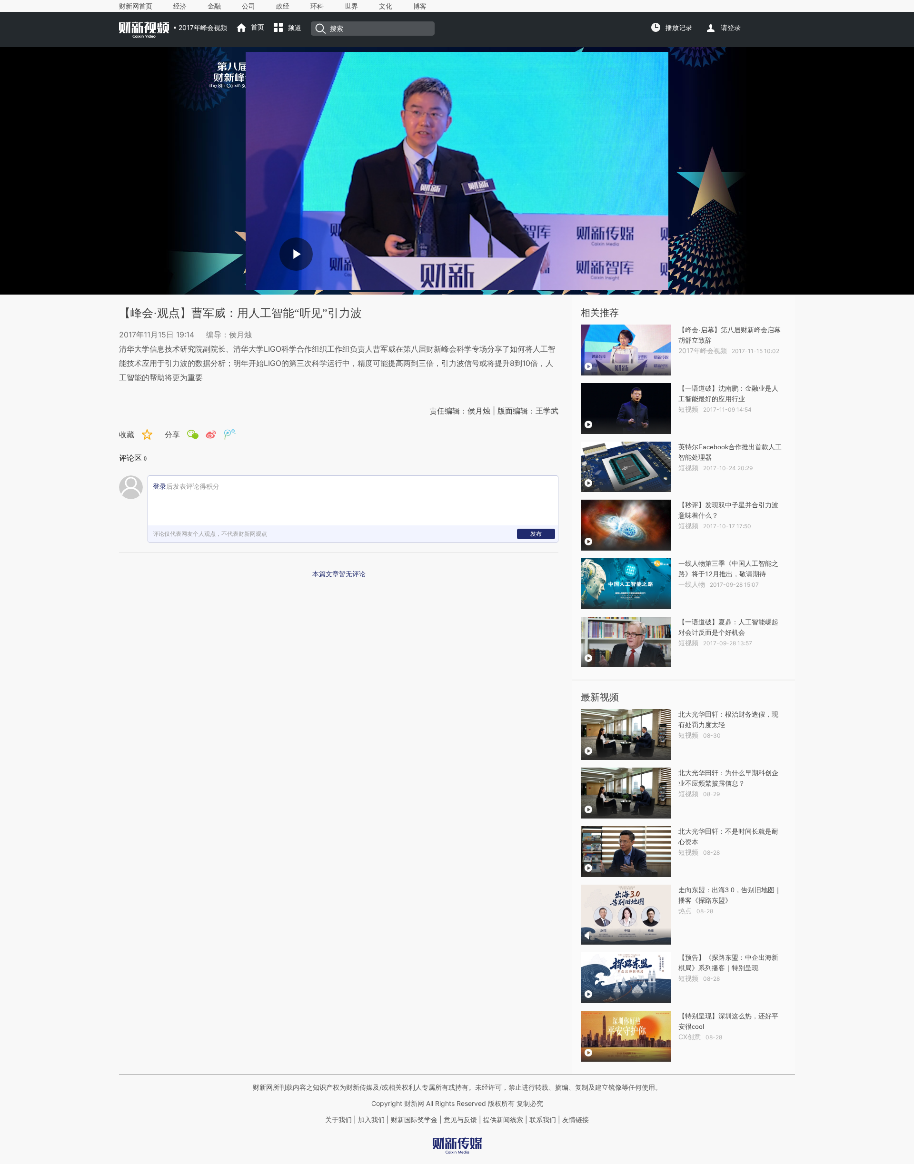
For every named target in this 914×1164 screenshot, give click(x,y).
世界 (351, 6)
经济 (180, 6)
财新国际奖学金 (413, 1120)
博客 (420, 6)
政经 (282, 6)
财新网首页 (135, 6)
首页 (257, 27)
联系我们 (542, 1120)
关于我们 (338, 1120)
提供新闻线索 (503, 1120)
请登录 (731, 27)
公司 (248, 6)
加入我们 (371, 1120)
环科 (317, 6)
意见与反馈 (460, 1120)
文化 (385, 6)
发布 (536, 533)
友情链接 (575, 1120)
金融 (214, 6)
